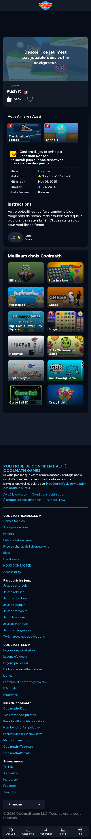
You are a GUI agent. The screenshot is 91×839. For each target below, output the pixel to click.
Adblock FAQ (56, 500)
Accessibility (12, 572)
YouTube (9, 792)
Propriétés (10, 695)
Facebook (10, 786)
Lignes (7, 676)
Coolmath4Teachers (18, 747)
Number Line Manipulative (21, 727)
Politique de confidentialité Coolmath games (35, 468)
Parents (8, 534)
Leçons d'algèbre (15, 657)
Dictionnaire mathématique (22, 669)
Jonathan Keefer (34, 156)
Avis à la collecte (15, 494)
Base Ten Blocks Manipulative (23, 721)
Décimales (10, 688)
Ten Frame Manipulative (19, 715)
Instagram (10, 779)
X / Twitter (10, 773)
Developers (11, 559)
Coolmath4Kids (14, 708)
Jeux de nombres (15, 598)
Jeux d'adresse (13, 592)
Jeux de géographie (17, 630)
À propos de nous (15, 527)
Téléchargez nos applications (24, 636)
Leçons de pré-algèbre (19, 650)
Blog (6, 553)
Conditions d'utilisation (48, 494)
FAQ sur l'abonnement (19, 540)
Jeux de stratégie (15, 585)
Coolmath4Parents (17, 753)
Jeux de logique (14, 605)
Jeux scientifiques (15, 624)
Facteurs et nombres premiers (24, 682)
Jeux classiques (14, 617)
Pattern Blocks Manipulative (22, 734)
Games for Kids (14, 521)
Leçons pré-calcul (15, 663)
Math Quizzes (12, 740)
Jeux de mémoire (15, 611)
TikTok (8, 767)
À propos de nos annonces (22, 500)
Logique (13, 85)
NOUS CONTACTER (17, 565)
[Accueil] (45, 5)
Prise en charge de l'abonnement (26, 546)
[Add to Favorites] (30, 99)
